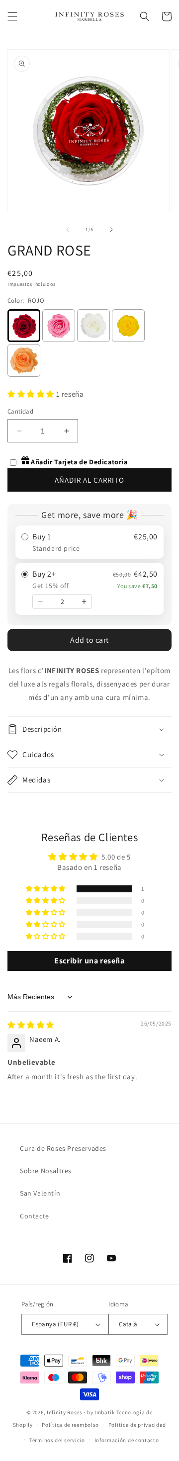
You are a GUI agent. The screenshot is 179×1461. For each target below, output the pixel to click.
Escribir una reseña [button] (89, 960)
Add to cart (89, 640)
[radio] (89, 542)
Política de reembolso (70, 1424)
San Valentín (40, 1193)
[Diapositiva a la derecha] (111, 230)
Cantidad (20, 411)
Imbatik (104, 1412)
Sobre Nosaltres (46, 1170)
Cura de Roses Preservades (63, 1148)
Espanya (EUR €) (55, 1324)
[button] (12, 16)
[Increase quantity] (84, 601)
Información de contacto (126, 1440)
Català (128, 1324)
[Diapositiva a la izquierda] (68, 230)
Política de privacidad (137, 1424)
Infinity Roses (65, 1412)
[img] (30, 1025)
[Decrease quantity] (40, 601)
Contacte (34, 1215)
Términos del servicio (57, 1440)
